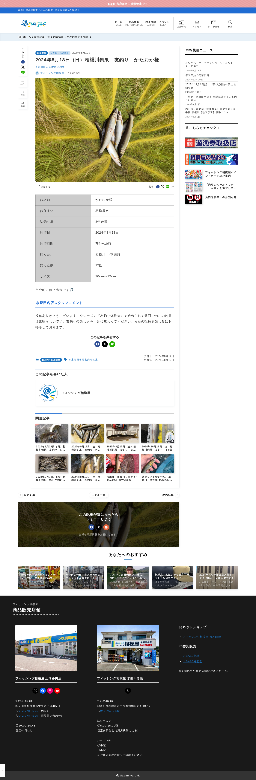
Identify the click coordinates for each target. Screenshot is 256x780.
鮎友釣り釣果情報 (59, 53)
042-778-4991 (28, 710)
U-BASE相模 (191, 655)
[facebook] (23, 62)
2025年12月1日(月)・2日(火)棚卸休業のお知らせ (210, 86)
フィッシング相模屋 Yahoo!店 (202, 636)
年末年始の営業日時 (197, 75)
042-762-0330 (110, 710)
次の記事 (170, 495)
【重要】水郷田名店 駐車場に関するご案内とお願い (211, 98)
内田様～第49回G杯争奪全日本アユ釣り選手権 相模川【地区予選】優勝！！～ (210, 111)
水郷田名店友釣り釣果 (51, 67)
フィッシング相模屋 (52, 73)
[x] (23, 67)
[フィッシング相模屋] (34, 23)
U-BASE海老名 (192, 661)
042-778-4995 (28, 715)
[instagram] (106, 527)
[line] (23, 72)
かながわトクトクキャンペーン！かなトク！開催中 (209, 65)
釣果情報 (41, 53)
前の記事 (27, 495)
